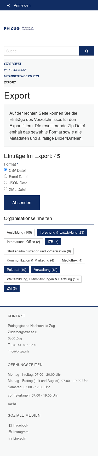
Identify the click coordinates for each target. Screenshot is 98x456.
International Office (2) (23, 241)
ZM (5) (12, 288)
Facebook (21, 425)
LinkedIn (19, 438)
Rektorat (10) (16, 269)
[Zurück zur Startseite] (49, 28)
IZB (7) (53, 241)
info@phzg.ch (18, 351)
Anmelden (22, 5)
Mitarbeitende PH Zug (21, 76)
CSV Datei (17, 170)
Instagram (21, 431)
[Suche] (86, 51)
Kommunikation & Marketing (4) (30, 260)
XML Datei (17, 189)
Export (10, 82)
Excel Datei (18, 176)
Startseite (12, 63)
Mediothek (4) (72, 260)
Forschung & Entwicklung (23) (62, 232)
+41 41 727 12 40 (24, 344)
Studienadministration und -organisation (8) (39, 250)
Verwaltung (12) (45, 269)
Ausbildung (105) (19, 232)
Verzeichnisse (15, 70)
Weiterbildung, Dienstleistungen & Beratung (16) (43, 278)
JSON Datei (18, 182)
